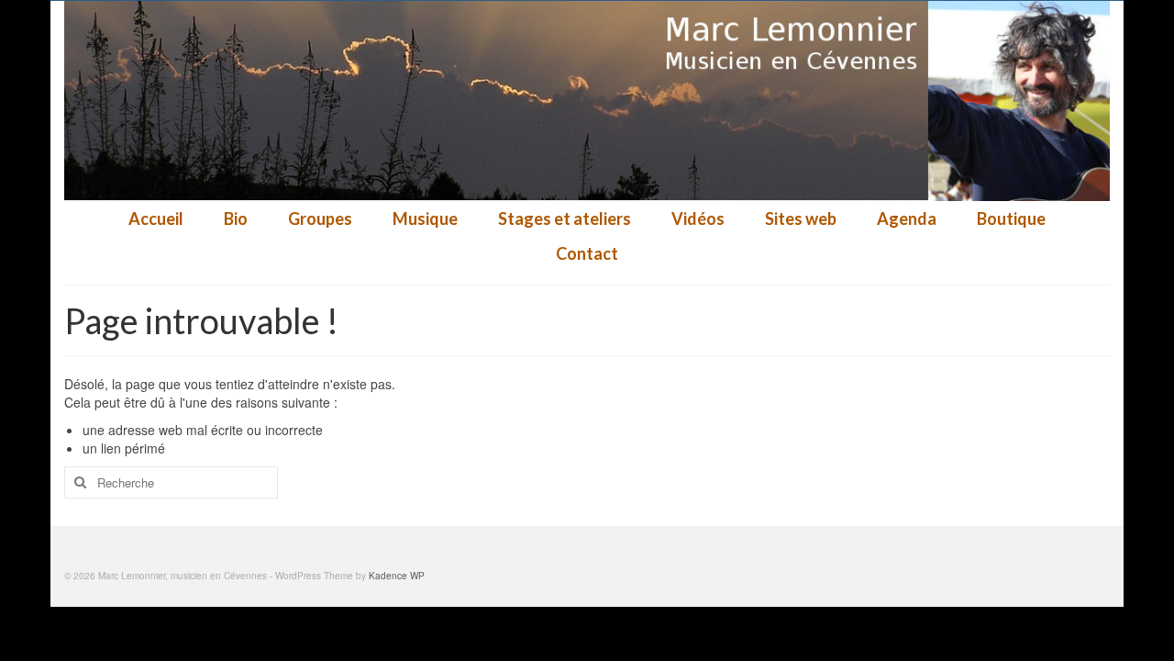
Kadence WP (397, 575)
